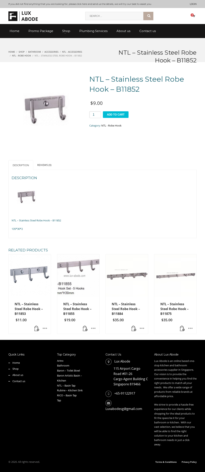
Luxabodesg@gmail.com (124, 409)
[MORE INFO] (45, 329)
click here (81, 3)
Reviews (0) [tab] (44, 165)
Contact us (18, 381)
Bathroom (63, 365)
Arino (60, 361)
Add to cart (116, 114)
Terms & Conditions (166, 461)
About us (17, 375)
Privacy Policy (189, 461)
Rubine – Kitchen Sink (70, 390)
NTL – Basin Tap (66, 385)
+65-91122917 (124, 393)
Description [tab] (21, 165)
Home (16, 363)
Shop (15, 369)
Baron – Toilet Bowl (68, 370)
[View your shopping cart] (194, 16)
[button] (37, 329)
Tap (59, 400)
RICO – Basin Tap (67, 395)
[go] (148, 16)
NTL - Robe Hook (111, 125)
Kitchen (61, 380)
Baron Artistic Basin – (69, 375)
